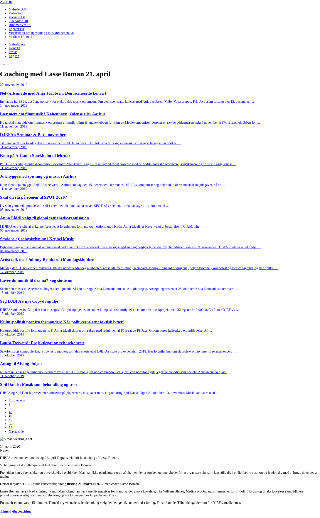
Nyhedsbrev (17, 44)
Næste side (16, 431)
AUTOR (6, 2)
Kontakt (14, 48)
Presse (13, 52)
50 (10, 420)
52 (10, 427)
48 (10, 412)
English (14, 56)
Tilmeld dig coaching (15, 511)
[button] (1, 64)
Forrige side (17, 400)
